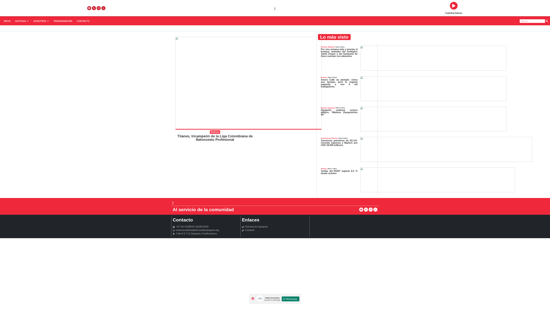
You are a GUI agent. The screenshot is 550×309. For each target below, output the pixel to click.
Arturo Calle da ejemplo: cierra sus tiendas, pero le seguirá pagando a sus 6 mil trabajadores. (339, 83)
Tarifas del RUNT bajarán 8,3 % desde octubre (339, 172)
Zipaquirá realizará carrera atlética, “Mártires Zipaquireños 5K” (339, 112)
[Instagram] (99, 8)
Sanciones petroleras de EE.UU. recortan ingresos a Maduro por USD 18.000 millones (339, 142)
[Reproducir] (453, 5)
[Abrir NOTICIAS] (28, 21)
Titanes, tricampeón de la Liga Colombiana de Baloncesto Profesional (215, 137)
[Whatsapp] (103, 8)
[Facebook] (89, 8)
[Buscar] (547, 21)
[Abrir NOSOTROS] (48, 21)
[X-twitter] (94, 8)
